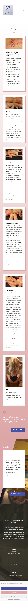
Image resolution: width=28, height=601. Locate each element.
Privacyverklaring (17, 599)
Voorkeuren (14, 596)
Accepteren (14, 588)
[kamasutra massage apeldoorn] (14, 219)
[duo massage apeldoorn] (14, 286)
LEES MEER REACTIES (17, 493)
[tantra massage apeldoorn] (14, 108)
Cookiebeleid (10, 599)
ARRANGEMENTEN (18, 429)
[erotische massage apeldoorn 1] (14, 48)
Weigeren (14, 592)
